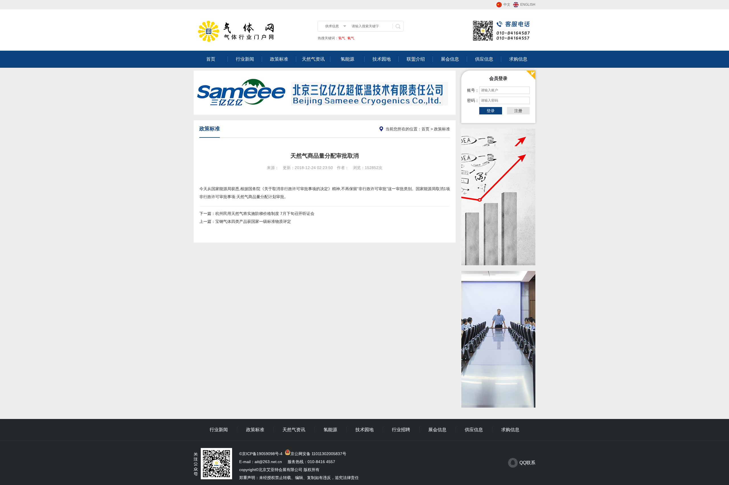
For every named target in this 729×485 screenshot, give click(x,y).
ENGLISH (527, 5)
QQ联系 (527, 462)
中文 (506, 5)
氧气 (350, 38)
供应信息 (484, 59)
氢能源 (347, 59)
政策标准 (279, 59)
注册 (518, 110)
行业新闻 (245, 59)
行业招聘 (401, 429)
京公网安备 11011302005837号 (318, 453)
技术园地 (381, 59)
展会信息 (450, 59)
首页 (210, 59)
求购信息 (518, 59)
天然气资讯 (313, 59)
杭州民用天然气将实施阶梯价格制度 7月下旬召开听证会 (264, 213)
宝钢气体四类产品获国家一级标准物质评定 (253, 221)
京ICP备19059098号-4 (262, 453)
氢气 (341, 38)
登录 (491, 110)
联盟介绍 (416, 59)
